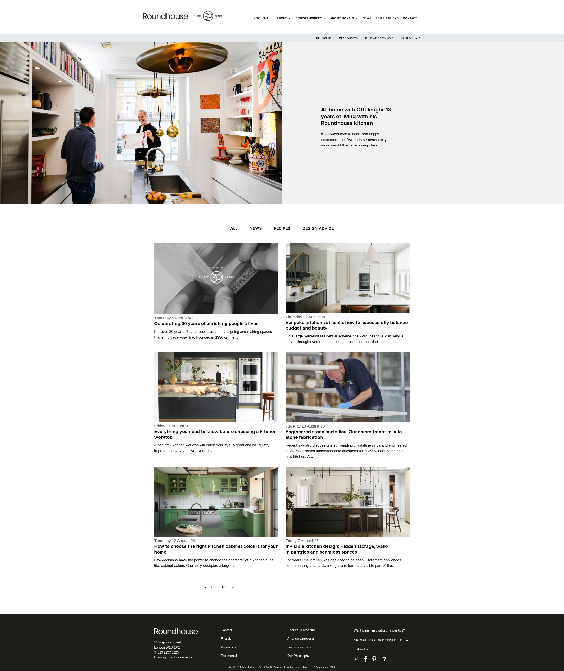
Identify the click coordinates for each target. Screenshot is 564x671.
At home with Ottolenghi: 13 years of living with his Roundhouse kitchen (356, 117)
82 (224, 587)
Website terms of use (297, 667)
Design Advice (318, 229)
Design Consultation (380, 38)
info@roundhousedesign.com (179, 657)
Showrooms (350, 38)
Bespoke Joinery (308, 18)
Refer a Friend (387, 18)
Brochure (325, 38)
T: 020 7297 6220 (411, 38)
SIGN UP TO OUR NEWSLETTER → (381, 640)
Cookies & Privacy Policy (241, 667)
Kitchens (261, 18)
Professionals (342, 18)
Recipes (282, 229)
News (367, 18)
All (233, 229)
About (282, 18)
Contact (410, 18)
